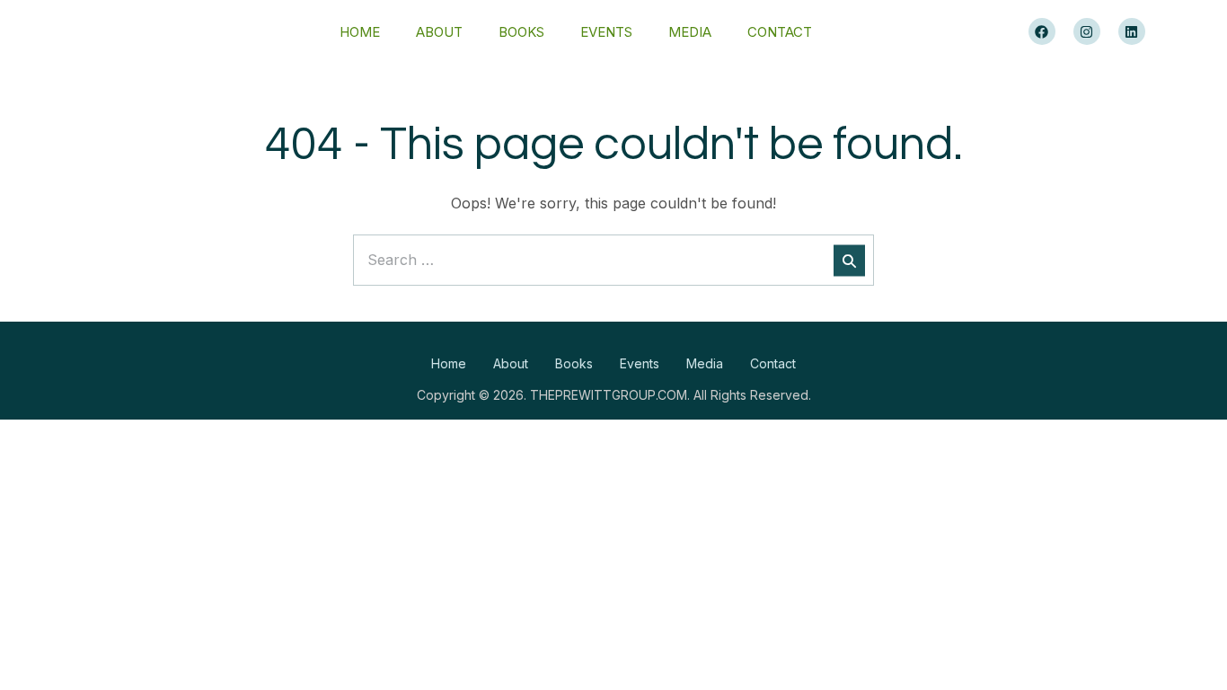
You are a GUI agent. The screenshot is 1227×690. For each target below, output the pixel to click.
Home (360, 31)
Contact (779, 31)
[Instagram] (1086, 31)
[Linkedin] (1131, 31)
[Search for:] (613, 260)
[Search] (849, 260)
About (439, 31)
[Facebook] (1041, 31)
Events (606, 31)
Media (689, 31)
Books (521, 31)
